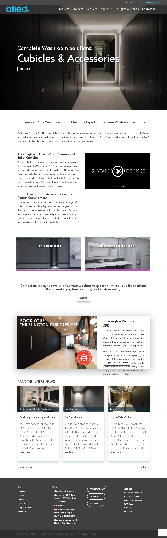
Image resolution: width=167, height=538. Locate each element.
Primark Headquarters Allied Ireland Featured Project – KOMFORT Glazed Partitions (64, 512)
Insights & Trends (127, 9)
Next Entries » (143, 466)
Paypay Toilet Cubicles (122, 417)
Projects (77, 9)
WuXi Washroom (73, 417)
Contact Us (149, 9)
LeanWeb (92, 534)
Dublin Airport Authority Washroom (37, 417)
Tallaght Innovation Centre (64, 491)
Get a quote (25, 69)
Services (91, 9)
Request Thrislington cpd (117, 362)
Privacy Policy (54, 534)
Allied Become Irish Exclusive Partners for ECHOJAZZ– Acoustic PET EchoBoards (66, 498)
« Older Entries (24, 466)
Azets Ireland (59, 505)
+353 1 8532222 (136, 2)
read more (25, 451)
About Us (107, 9)
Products (63, 9)
